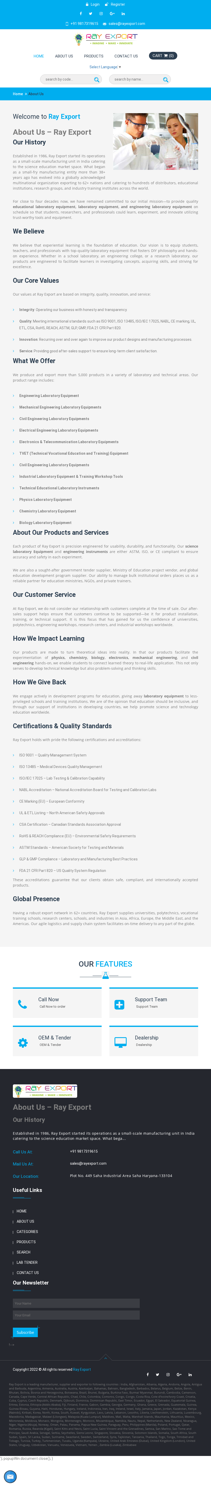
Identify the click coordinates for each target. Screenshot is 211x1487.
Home (39, 56)
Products (93, 56)
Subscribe (25, 1332)
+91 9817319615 (84, 24)
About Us (64, 56)
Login (95, 4)
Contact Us (126, 56)
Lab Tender (27, 1262)
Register (117, 4)
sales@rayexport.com (127, 24)
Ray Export (82, 1369)
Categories (27, 1232)
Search (23, 1252)
